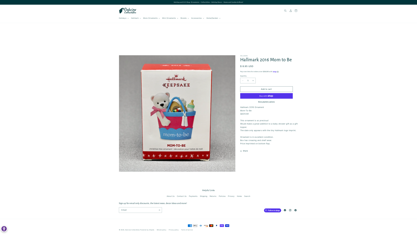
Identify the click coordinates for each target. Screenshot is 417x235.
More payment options (266, 101)
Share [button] (245, 151)
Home (239, 196)
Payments (193, 196)
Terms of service (187, 230)
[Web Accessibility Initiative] (4, 229)
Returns (213, 196)
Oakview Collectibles (132, 230)
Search (247, 196)
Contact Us (182, 196)
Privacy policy (174, 230)
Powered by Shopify (147, 230)
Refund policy (161, 230)
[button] (123, 18)
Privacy (231, 196)
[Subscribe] (159, 210)
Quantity (243, 76)
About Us (171, 196)
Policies (222, 196)
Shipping (203, 196)
